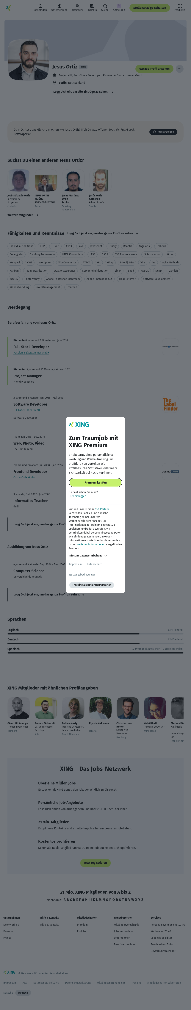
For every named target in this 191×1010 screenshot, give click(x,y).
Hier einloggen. (78, 496)
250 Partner (102, 509)
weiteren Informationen (91, 544)
